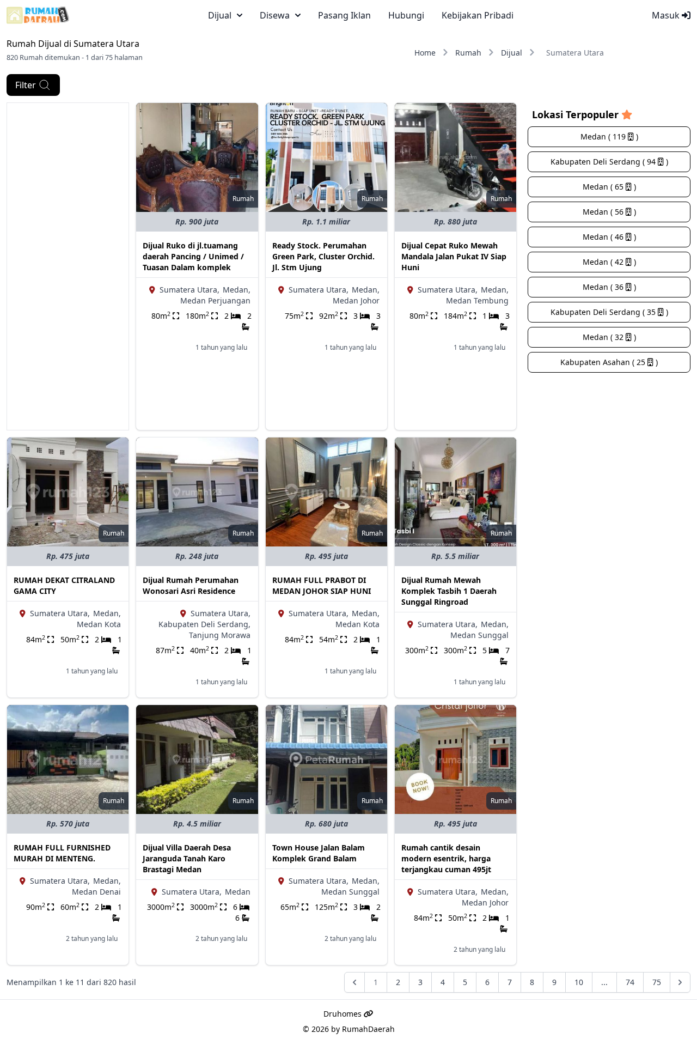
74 (630, 982)
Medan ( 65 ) (609, 186)
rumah (243, 198)
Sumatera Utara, (189, 289)
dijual (219, 15)
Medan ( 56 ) (609, 211)
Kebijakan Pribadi (477, 15)
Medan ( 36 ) (609, 287)
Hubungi (406, 15)
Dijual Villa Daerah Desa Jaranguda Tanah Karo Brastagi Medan (187, 858)
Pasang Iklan (344, 15)
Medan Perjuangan (215, 300)
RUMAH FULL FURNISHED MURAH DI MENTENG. (62, 853)
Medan (237, 891)
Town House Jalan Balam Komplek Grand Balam (318, 853)
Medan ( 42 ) (609, 262)
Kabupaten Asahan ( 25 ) (609, 362)
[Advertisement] (68, 266)
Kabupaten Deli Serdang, (204, 624)
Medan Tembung (477, 300)
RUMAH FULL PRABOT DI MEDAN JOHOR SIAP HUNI (321, 585)
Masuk (667, 15)
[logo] (38, 15)
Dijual (511, 52)
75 (656, 982)
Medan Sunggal (479, 635)
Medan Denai (96, 891)
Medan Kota (99, 624)
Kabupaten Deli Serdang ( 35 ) (609, 312)
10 (578, 982)
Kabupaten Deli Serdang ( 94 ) (609, 161)
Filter (25, 85)
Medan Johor (356, 300)
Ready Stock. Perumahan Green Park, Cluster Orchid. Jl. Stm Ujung (323, 256)
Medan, (236, 289)
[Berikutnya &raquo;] (680, 982)
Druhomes (343, 1013)
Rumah (468, 52)
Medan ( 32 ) (609, 337)
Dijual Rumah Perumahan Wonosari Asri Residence (191, 585)
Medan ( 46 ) (609, 237)
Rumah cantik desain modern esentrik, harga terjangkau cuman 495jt (446, 858)
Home (425, 52)
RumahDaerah (368, 1029)
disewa (275, 15)
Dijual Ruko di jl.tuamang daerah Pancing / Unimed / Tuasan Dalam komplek (193, 256)
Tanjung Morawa (219, 635)
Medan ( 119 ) (609, 136)
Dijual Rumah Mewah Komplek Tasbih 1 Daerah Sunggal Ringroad (449, 591)
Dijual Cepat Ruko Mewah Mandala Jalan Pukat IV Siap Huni (453, 256)
